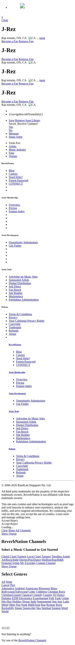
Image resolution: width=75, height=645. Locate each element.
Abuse (12, 333)
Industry (17, 149)
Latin (66, 601)
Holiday (17, 601)
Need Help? (16, 177)
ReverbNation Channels (32, 640)
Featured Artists (10, 563)
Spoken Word (60, 608)
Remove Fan (26, 41)
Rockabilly (7, 608)
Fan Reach (15, 289)
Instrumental (44, 601)
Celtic (31, 591)
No (10, 130)
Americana (31, 588)
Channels (25, 530)
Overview (14, 204)
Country (47, 595)
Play (12, 585)
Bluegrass (44, 588)
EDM (15, 598)
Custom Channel (46, 563)
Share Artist (15, 136)
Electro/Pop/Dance (30, 559)
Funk (58, 598)
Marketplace (16, 296)
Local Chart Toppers (39, 556)
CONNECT (16, 183)
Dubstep (6, 598)
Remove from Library (27, 120)
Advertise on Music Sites (23, 276)
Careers (13, 173)
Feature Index (17, 211)
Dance (61, 595)
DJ (54, 595)
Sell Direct (15, 286)
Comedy (37, 595)
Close (4, 20)
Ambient (20, 588)
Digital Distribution (20, 283)
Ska (38, 608)
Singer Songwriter (25, 608)
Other (12, 604)
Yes (11, 127)
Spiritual (46, 608)
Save (11, 120)
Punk (24, 604)
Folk (51, 598)
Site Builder (15, 293)
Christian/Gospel (11, 595)
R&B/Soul (34, 604)
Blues (54, 588)
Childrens (41, 591)
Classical (26, 595)
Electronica (25, 598)
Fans (11, 152)
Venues (13, 156)
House (26, 601)
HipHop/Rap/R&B (53, 559)
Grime (65, 598)
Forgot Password (18, 180)
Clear (4, 530)
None (9, 581)
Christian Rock (56, 591)
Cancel (5, 585)
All (3, 581)
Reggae (50, 604)
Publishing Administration (24, 299)
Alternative (7, 588)
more (42, 38)
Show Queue (9, 533)
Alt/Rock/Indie (10, 559)
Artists (12, 146)
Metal (4, 604)
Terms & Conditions (20, 314)
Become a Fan (9, 41)
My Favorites (27, 563)
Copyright (14, 324)
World (5, 611)
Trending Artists (61, 556)
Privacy (13, 317)
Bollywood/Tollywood (14, 591)
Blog (11, 170)
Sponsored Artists (19, 279)
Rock (59, 604)
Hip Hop (6, 601)
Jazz (59, 601)
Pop (18, 604)
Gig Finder (15, 245)
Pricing (13, 208)
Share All (13, 530)
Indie (33, 601)
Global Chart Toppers (13, 556)
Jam (54, 601)
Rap (43, 604)
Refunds (13, 330)
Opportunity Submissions (23, 242)
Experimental (40, 598)
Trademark (15, 327)
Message (14, 133)
